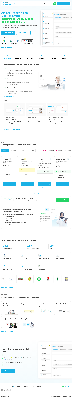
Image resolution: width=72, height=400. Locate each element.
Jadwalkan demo (23, 32)
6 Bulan (13, 150)
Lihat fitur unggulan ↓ (7, 47)
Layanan (46, 3)
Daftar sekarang (8, 32)
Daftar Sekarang (8, 370)
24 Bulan (31, 150)
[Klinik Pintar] (7, 3)
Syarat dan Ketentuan (56, 396)
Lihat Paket (9, 188)
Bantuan (39, 386)
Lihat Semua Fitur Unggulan (12, 129)
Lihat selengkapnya (9, 96)
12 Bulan (22, 150)
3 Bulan (5, 150)
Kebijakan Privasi (67, 396)
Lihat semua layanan (7, 331)
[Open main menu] (14, 3)
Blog (33, 386)
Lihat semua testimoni (7, 287)
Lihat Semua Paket (36, 194)
